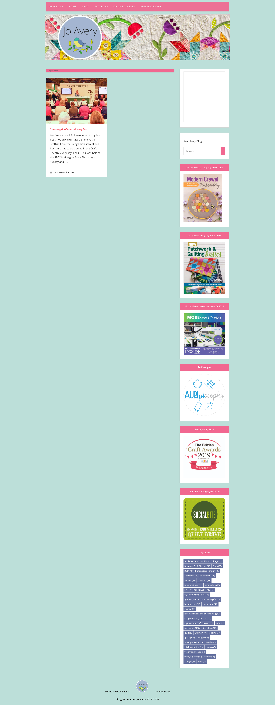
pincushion (209, 628)
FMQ (210, 589)
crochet (189, 580)
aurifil (205, 561)
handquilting (192, 604)
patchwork (192, 628)
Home (72, 6)
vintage (189, 661)
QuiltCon (201, 632)
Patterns (101, 6)
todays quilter (193, 656)
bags (217, 561)
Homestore (210, 604)
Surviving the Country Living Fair (68, 129)
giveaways (191, 599)
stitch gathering (193, 647)
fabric (199, 589)
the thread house (194, 651)
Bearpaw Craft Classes (197, 566)
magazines (191, 618)
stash (210, 642)
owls (220, 623)
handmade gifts (210, 599)
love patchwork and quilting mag (201, 613)
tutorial (209, 656)
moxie (206, 618)
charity (214, 570)
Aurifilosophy (150, 6)
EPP (188, 589)
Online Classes (124, 6)
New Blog (56, 6)
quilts (189, 637)
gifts (205, 594)
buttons (201, 570)
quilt (188, 632)
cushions (204, 580)
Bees (217, 566)
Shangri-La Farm (194, 642)
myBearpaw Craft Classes (198, 623)
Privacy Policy (162, 691)
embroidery (212, 585)
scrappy (203, 637)
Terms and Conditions (117, 691)
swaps (210, 647)
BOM (188, 570)
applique (191, 561)
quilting (214, 632)
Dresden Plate (193, 585)
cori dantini (207, 575)
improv (189, 608)
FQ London (191, 594)
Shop (85, 6)
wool (202, 661)
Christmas (191, 575)
